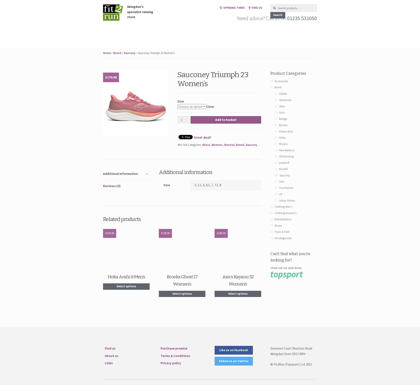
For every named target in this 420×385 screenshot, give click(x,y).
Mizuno (283, 144)
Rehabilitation (283, 219)
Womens (217, 145)
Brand (117, 53)
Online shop (128, 33)
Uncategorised (283, 238)
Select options (126, 286)
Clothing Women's (285, 213)
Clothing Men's (283, 207)
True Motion (286, 188)
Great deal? (202, 137)
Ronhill (283, 169)
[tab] (126, 174)
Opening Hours (219, 33)
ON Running (286, 156)
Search (277, 15)
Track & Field (282, 232)
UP (280, 194)
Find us (257, 8)
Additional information (120, 174)
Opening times (234, 8)
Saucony (129, 53)
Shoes (206, 145)
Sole (281, 181)
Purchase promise (174, 348)
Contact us (170, 33)
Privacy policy (171, 363)
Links (109, 363)
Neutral (229, 145)
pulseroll (284, 163)
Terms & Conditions (175, 356)
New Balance (286, 150)
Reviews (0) (112, 186)
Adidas (283, 94)
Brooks (283, 125)
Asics (282, 112)
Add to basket (225, 120)
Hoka (282, 137)
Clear (210, 107)
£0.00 (282, 33)
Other (190, 33)
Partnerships (247, 33)
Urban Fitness (287, 200)
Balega (283, 119)
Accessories (281, 81)
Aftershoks (285, 100)
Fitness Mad (286, 131)
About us (111, 356)
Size (180, 101)
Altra (282, 106)
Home (107, 33)
